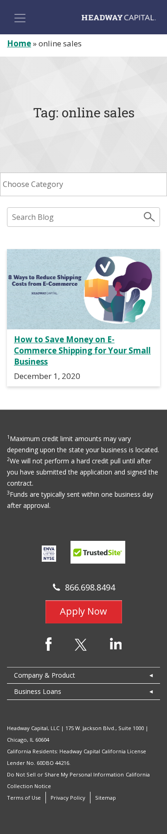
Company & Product (44, 675)
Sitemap (105, 797)
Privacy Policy (68, 797)
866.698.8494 (90, 587)
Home (19, 43)
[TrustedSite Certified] (98, 552)
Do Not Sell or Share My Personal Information (65, 774)
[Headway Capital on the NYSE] (49, 553)
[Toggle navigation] (19, 18)
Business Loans (37, 691)
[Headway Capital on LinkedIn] (116, 642)
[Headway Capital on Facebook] (48, 643)
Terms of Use (24, 797)
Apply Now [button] (83, 611)
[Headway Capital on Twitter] (80, 644)
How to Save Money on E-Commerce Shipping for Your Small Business (82, 350)
